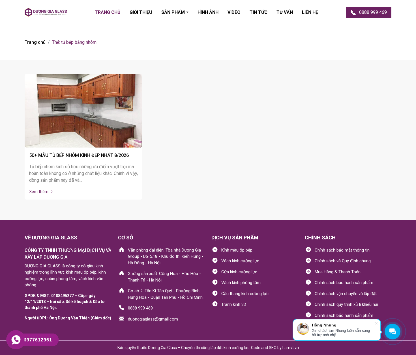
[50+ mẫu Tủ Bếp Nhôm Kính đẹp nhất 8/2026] (83, 110)
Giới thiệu (141, 12)
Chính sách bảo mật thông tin (342, 250)
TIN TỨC (258, 12)
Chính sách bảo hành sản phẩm (344, 282)
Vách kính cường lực (240, 260)
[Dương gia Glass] (46, 12)
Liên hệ (310, 12)
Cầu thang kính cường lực (245, 293)
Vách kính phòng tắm (241, 282)
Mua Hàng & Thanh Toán (338, 271)
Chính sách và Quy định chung (343, 260)
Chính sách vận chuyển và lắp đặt (346, 293)
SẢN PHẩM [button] (173, 12)
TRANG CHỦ (108, 12)
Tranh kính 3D (233, 304)
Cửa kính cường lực (239, 271)
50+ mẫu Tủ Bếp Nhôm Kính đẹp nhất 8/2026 (79, 155)
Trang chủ (35, 42)
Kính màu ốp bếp (236, 250)
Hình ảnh (208, 12)
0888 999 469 (140, 308)
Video (234, 12)
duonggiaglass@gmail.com (153, 319)
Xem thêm (39, 191)
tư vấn (284, 12)
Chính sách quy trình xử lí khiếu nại (346, 304)
